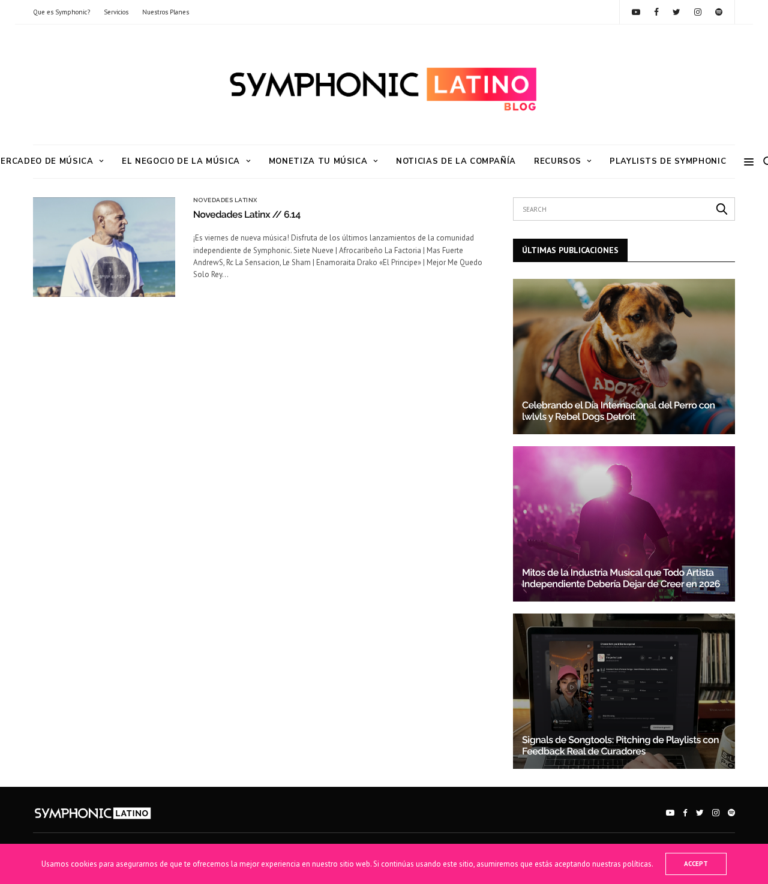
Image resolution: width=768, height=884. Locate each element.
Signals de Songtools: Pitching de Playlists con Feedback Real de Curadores (620, 745)
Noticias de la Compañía (456, 161)
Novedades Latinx (225, 200)
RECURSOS (557, 161)
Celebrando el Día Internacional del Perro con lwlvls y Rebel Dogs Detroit (618, 410)
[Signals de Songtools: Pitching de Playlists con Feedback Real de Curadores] (624, 691)
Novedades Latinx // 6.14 (247, 214)
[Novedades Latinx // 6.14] (104, 247)
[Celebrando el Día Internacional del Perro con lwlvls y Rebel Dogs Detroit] (624, 356)
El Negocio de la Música (181, 161)
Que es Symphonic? (61, 12)
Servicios (116, 12)
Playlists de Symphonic (668, 161)
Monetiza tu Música (318, 161)
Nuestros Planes (165, 12)
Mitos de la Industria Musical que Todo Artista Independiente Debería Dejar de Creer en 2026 (621, 578)
